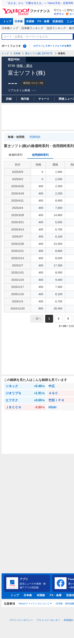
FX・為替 (43, 21)
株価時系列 (15, 154)
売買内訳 (34, 136)
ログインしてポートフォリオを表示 (52, 45)
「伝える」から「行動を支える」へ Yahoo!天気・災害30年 (39, 3)
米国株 (30, 21)
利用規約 (68, 620)
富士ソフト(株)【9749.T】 (39, 53)
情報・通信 (24, 65)
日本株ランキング (32, 28)
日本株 (19, 21)
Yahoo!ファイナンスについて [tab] (33, 603)
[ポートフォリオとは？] (24, 46)
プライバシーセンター (48, 620)
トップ (7, 21)
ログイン (59, 13)
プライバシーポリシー (21, 620)
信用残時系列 (40, 154)
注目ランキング (56, 28)
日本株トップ (10, 28)
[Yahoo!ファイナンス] (27, 9)
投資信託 (58, 21)
